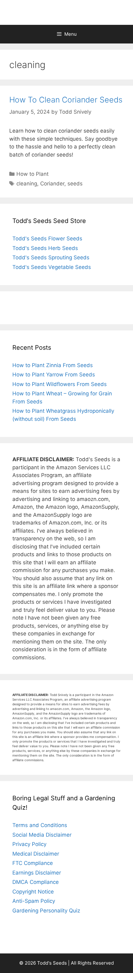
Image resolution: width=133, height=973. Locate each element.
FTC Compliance (32, 863)
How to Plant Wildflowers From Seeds (59, 384)
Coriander (52, 183)
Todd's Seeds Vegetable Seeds (51, 267)
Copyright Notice (33, 892)
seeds (75, 183)
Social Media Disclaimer (41, 835)
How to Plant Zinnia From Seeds (52, 365)
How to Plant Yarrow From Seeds (53, 374)
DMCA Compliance (35, 882)
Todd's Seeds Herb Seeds (45, 248)
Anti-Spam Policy (33, 901)
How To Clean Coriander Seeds (65, 99)
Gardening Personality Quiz (46, 910)
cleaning (26, 183)
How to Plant (32, 174)
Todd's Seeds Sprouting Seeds (50, 257)
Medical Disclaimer (35, 854)
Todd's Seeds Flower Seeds (47, 238)
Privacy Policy (29, 844)
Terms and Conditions (39, 825)
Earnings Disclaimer (36, 873)
